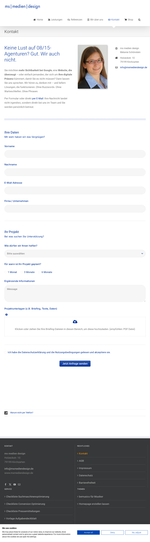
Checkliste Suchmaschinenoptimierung (27, 496)
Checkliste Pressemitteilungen (23, 511)
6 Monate (47, 272)
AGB (81, 460)
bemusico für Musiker (91, 496)
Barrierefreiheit (87, 482)
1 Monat (12, 272)
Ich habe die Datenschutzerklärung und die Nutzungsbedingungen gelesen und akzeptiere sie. (59, 352)
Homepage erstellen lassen (94, 503)
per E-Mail (37, 98)
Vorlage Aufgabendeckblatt (21, 518)
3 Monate (29, 272)
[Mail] (19, 484)
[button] (139, 19)
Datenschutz (86, 475)
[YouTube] (14, 484)
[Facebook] (5, 484)
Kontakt (83, 453)
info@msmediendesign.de (133, 67)
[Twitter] (10, 484)
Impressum (85, 468)
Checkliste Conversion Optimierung (25, 503)
